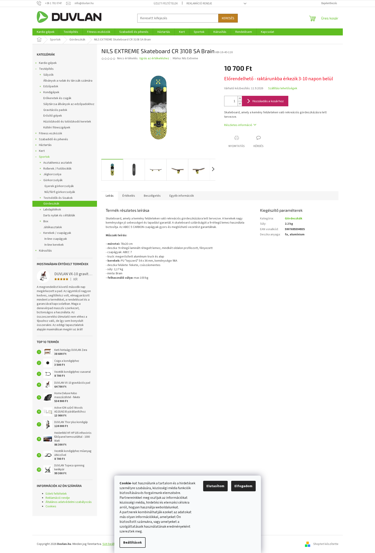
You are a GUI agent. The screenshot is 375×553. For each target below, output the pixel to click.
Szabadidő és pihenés (53, 139)
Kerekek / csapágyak (57, 233)
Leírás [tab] (110, 196)
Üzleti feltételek (166, 3)
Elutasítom (215, 486)
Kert (42, 151)
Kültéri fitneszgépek (56, 127)
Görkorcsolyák (53, 180)
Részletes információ (238, 125)
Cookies (51, 506)
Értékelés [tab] (128, 196)
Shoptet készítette (325, 544)
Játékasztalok (52, 227)
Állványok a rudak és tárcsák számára (67, 81)
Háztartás (45, 145)
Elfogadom (243, 486)
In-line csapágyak (55, 239)
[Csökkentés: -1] (240, 103)
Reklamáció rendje (199, 3)
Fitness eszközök (50, 133)
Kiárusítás (45, 250)
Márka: (185, 58)
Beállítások (132, 542)
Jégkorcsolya (52, 174)
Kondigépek (51, 92)
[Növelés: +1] (240, 98)
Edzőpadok (50, 86)
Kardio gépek (48, 63)
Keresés (228, 18)
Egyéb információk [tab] (181, 196)
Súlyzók (48, 75)
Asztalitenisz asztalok (57, 163)
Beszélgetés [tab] (152, 196)
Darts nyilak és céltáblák (59, 215)
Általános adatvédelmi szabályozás (69, 502)
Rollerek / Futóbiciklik (57, 168)
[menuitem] (45, 31)
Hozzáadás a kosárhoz (268, 101)
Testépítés (46, 69)
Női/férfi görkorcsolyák (59, 192)
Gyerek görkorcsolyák (59, 186)
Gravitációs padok (55, 110)
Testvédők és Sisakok (58, 198)
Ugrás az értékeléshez (154, 58)
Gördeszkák (51, 203)
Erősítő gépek (52, 116)
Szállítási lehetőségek (282, 88)
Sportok (44, 157)
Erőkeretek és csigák (57, 98)
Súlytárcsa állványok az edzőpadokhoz (68, 104)
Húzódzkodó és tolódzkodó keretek (67, 121)
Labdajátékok (52, 209)
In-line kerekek (54, 245)
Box (45, 221)
